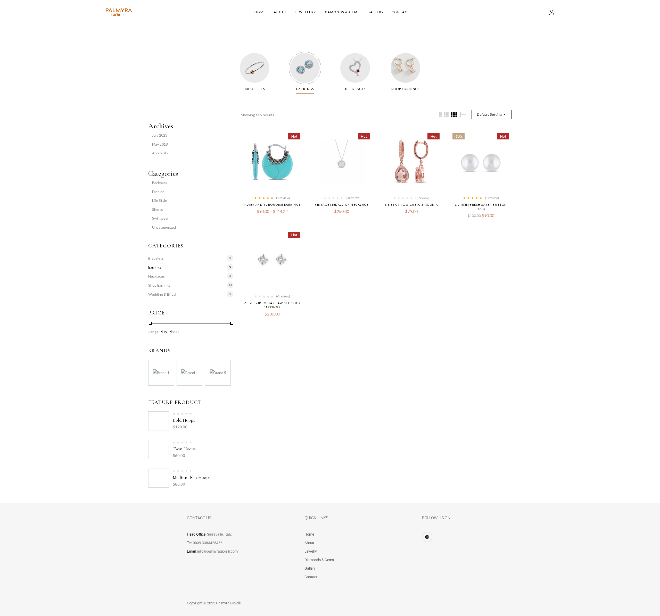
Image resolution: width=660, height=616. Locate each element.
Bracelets (255, 89)
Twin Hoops (184, 449)
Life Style (159, 200)
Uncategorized (164, 227)
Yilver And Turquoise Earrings (272, 204)
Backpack (159, 182)
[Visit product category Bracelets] (254, 68)
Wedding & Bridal (162, 294)
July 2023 (159, 135)
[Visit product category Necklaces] (355, 68)
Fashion (158, 191)
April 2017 (160, 153)
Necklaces (355, 89)
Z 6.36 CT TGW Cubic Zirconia (411, 204)
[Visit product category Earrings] (305, 68)
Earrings (305, 89)
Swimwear (160, 218)
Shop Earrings (405, 89)
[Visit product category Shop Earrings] (405, 68)
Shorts (157, 209)
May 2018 (160, 144)
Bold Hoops (184, 420)
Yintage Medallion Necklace (341, 204)
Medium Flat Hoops (191, 477)
